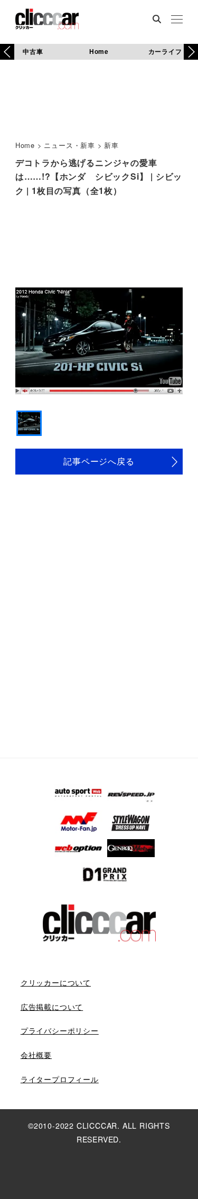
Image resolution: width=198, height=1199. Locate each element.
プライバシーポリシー (60, 1030)
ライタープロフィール (60, 1079)
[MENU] (177, 20)
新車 (111, 145)
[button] (191, 51)
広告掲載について (52, 1006)
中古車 (33, 51)
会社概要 (36, 1054)
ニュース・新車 (69, 145)
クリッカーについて (56, 982)
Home (99, 51)
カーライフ (165, 51)
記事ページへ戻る (98, 461)
